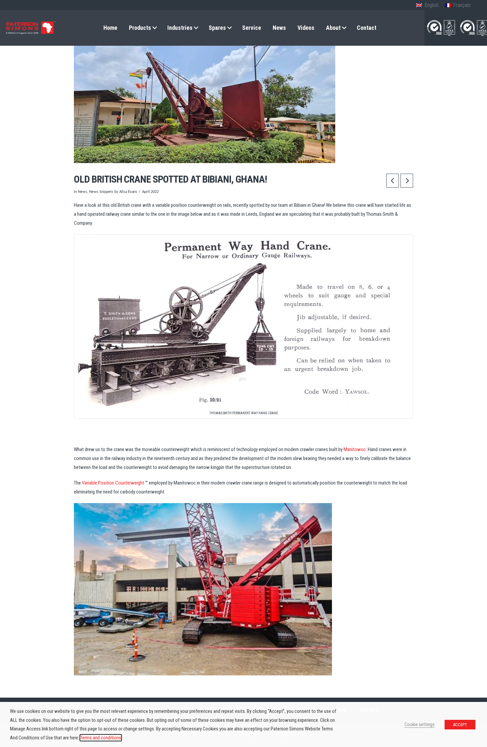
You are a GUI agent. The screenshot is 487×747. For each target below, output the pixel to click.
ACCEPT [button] (460, 724)
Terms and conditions (100, 738)
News (82, 192)
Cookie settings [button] (420, 724)
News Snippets (101, 192)
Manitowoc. (355, 449)
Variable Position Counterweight (113, 483)
